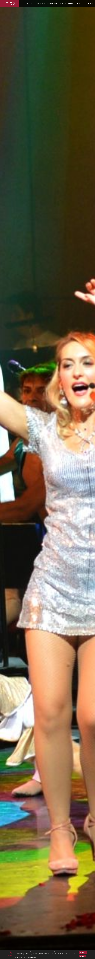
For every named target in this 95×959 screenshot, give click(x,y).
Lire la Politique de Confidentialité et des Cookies (26, 957)
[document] (47, 479)
